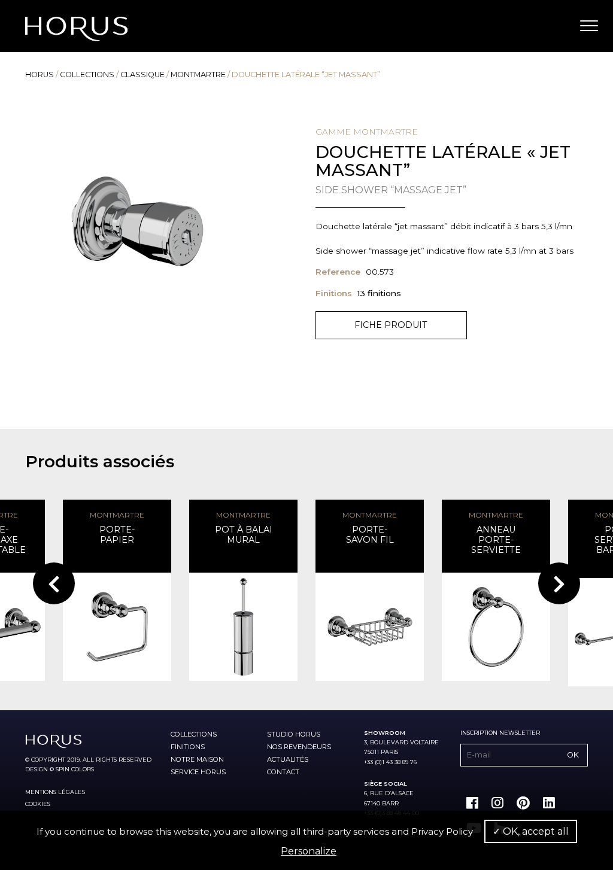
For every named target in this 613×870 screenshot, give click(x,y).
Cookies (37, 804)
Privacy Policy (442, 831)
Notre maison (197, 759)
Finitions (188, 747)
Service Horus (198, 772)
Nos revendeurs (299, 747)
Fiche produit (390, 325)
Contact (283, 772)
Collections (87, 74)
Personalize (308, 851)
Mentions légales (55, 792)
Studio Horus (293, 734)
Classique (142, 74)
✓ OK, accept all (531, 831)
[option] (137, 221)
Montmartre (198, 74)
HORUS (39, 74)
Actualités (287, 759)
